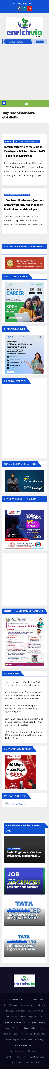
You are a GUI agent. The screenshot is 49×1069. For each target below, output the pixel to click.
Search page (38, 1039)
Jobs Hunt (41, 1028)
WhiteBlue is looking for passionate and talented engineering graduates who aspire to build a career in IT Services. (24, 695)
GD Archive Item (20, 1022)
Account (24, 999)
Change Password (10, 1005)
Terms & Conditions (12, 1057)
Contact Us (23, 1005)
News (21, 1034)
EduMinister (40, 1005)
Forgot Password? (35, 1016)
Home (8, 999)
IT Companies (16, 1028)
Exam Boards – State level (16, 1016)
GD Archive (8, 1022)
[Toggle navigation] (26, 103)
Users (42, 1057)
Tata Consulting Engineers (17, 942)
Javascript (9, 141)
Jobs (33, 1028)
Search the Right (21, 1045)
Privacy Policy (39, 1034)
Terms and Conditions (30, 1057)
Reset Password (26, 1039)
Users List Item (15, 1062)
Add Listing (34, 999)
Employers (10, 1011)
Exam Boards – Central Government (29, 1011)
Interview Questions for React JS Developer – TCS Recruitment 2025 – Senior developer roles (24, 151)
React (17, 141)
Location (7, 1034)
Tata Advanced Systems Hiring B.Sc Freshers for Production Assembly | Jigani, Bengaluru (21, 708)
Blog (41, 999)
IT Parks (26, 1028)
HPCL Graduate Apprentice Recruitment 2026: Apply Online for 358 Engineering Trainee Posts (24, 735)
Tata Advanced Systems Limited (18, 911)
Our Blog (28, 1034)
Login (15, 1034)
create (32, 1005)
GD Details (32, 1022)
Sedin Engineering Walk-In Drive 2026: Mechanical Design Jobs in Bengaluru (23, 683)
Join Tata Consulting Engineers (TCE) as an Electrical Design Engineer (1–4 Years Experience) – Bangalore (24, 721)
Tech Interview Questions (30, 141)
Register (16, 1039)
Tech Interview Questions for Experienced (24, 1051)
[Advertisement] (24, 73)
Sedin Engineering (14, 849)
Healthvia (41, 1022)
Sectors (31, 1045)
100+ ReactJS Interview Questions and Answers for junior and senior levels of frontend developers (24, 204)
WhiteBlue (11, 880)
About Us (15, 999)
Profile (8, 1039)
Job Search (34, 1062)
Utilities (25, 1062)
